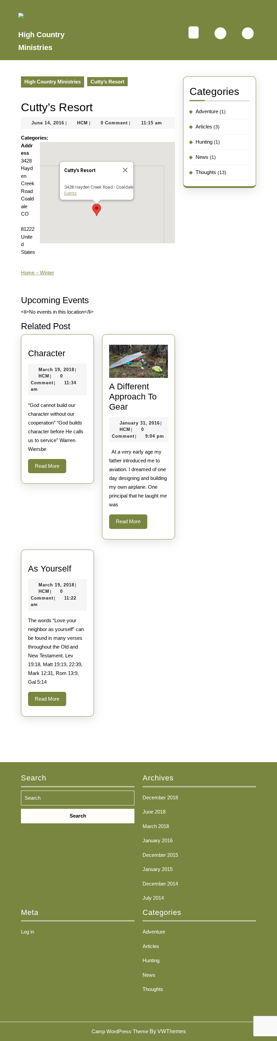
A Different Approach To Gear (133, 396)
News (202, 157)
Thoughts (206, 172)
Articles (204, 126)
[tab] (193, 33)
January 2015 (158, 869)
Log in (27, 932)
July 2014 (153, 898)
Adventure (207, 111)
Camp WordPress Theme (120, 1031)
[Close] (125, 170)
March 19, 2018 (56, 369)
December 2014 (160, 884)
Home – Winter (37, 272)
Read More (50, 468)
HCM (82, 122)
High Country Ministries (52, 81)
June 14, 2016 (47, 122)
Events (70, 193)
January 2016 (158, 840)
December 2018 (160, 797)
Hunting (204, 142)
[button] (96, 209)
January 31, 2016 (140, 423)
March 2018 (156, 826)
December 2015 (160, 855)
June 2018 (154, 812)
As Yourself (49, 568)
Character (46, 353)
